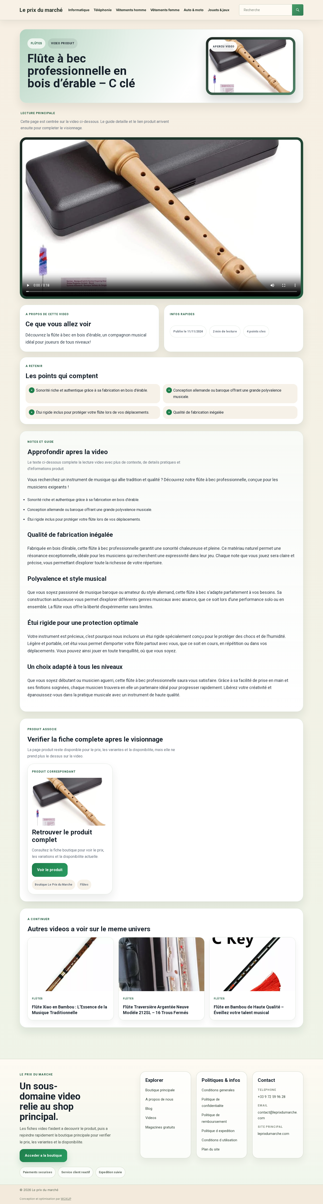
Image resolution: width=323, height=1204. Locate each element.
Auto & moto (194, 10)
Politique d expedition (218, 1131)
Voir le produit (49, 870)
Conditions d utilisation (219, 1140)
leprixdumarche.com (273, 1134)
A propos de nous (159, 1099)
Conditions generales (218, 1090)
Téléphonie (103, 10)
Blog (148, 1108)
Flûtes (36, 43)
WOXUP (66, 1198)
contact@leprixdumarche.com (277, 1115)
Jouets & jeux (218, 10)
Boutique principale (160, 1090)
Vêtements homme (131, 10)
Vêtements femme (164, 10)
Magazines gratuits (160, 1127)
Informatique (78, 10)
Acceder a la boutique (43, 1155)
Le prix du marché (41, 10)
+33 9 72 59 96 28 (271, 1097)
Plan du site (211, 1149)
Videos (150, 1118)
